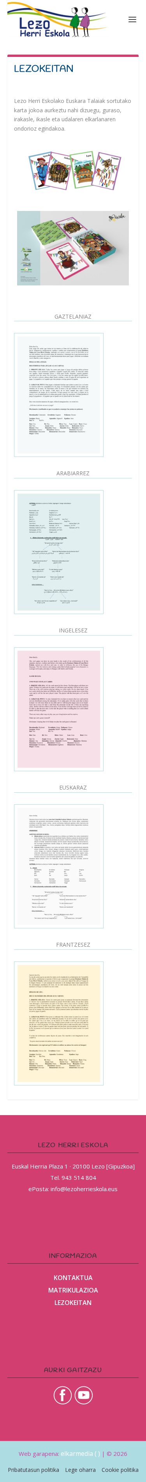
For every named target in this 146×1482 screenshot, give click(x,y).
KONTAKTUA (73, 1277)
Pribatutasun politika (33, 1469)
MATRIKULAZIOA (73, 1290)
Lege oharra (80, 1469)
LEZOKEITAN (73, 1302)
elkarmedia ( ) (80, 1453)
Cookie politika (120, 1469)
